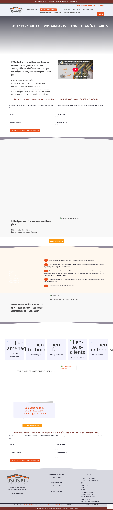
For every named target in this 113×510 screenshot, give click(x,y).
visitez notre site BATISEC (70, 1)
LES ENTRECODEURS (54, 504)
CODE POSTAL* (62, 122)
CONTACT (100, 14)
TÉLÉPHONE (61, 114)
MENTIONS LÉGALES (92, 504)
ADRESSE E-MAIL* (15, 122)
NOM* (12, 114)
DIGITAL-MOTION (29, 504)
